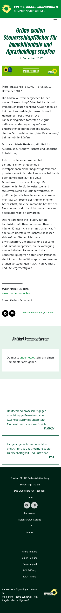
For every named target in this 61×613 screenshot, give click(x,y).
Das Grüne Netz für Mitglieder (29, 490)
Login (30, 497)
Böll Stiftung (29, 570)
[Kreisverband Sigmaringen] (7, 8)
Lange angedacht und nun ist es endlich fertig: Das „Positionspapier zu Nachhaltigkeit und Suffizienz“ (30, 450)
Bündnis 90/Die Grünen (29, 11)
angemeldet (27, 357)
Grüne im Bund (29, 557)
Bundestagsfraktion (30, 484)
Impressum (29, 513)
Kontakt (30, 532)
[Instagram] (34, 505)
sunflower (27, 596)
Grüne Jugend (30, 564)
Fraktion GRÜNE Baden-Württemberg (30, 478)
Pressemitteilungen (33, 312)
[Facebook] (27, 505)
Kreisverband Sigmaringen (36, 7)
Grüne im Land (29, 551)
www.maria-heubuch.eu (17, 293)
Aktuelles (49, 312)
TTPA (29, 525)
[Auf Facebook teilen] (5, 313)
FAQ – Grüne (29, 576)
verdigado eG (22, 600)
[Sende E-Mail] (12, 313)
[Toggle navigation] (55, 21)
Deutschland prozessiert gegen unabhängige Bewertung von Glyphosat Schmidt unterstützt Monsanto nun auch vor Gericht (30, 419)
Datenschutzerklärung (29, 519)
